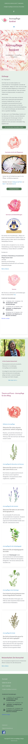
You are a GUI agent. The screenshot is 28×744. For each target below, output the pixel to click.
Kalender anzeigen (5, 318)
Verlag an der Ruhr (17, 182)
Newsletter (21, 7)
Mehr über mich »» (12, 380)
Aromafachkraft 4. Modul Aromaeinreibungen (12, 699)
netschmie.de (14, 740)
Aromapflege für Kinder (9, 633)
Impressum (4, 725)
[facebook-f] (14, 11)
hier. (15, 294)
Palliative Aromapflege (9, 424)
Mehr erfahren (5, 269)
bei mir (14, 184)
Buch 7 (4, 184)
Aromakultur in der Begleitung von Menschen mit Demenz (14, 710)
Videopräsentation (14, 189)
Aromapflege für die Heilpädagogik (12, 546)
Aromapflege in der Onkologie (11, 590)
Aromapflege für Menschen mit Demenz (13, 464)
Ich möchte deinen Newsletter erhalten (14, 127)
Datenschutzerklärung (7, 728)
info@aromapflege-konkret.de (11, 7)
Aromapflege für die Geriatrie (10, 506)
